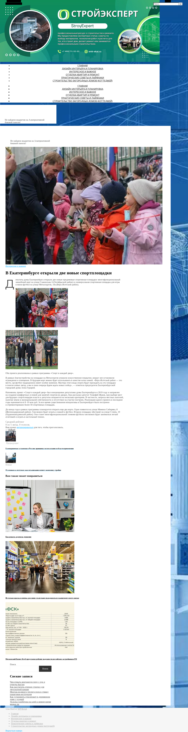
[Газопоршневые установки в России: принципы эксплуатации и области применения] (11, 441)
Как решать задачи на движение (18, 537)
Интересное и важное (82, 71)
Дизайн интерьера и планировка (82, 68)
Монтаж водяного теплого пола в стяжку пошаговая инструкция (29, 693)
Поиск (13, 664)
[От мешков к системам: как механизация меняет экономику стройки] (11, 462)
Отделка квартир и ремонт (83, 74)
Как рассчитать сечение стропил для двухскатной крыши (27, 688)
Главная (82, 65)
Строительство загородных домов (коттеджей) (83, 80)
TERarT (11, 430)
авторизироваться (25, 427)
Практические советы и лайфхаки (82, 77)
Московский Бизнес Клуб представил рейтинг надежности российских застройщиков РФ (41, 659)
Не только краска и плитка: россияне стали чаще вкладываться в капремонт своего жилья (42, 598)
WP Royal (22, 709)
